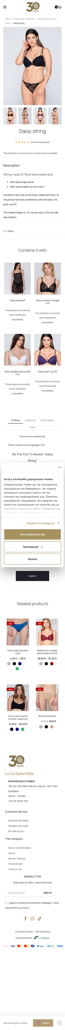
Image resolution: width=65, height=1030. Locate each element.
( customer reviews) (40, 142)
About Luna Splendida (19, 847)
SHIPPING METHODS (18, 820)
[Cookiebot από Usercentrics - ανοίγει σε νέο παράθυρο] (46, 467)
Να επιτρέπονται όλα (32, 534)
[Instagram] (33, 918)
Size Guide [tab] (47, 420)
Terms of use (15, 869)
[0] (60, 7)
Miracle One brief (47, 716)
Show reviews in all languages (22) (26, 444)
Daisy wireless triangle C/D (47, 302)
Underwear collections (24, 18)
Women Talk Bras (16, 858)
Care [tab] (33, 427)
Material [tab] (30, 420)
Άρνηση (32, 559)
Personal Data (15, 863)
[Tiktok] (39, 918)
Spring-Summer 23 (47, 18)
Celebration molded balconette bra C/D (47, 652)
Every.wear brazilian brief (18, 652)
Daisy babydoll (17, 300)
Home (7, 18)
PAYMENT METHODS (18, 826)
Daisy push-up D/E (47, 371)
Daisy (7, 23)
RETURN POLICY (16, 831)
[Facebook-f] (25, 918)
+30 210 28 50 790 (18, 801)
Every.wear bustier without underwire (18, 717)
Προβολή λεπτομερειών (41, 523)
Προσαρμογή (30, 546)
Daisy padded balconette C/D (17, 373)
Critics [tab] (16, 420)
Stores (11, 853)
